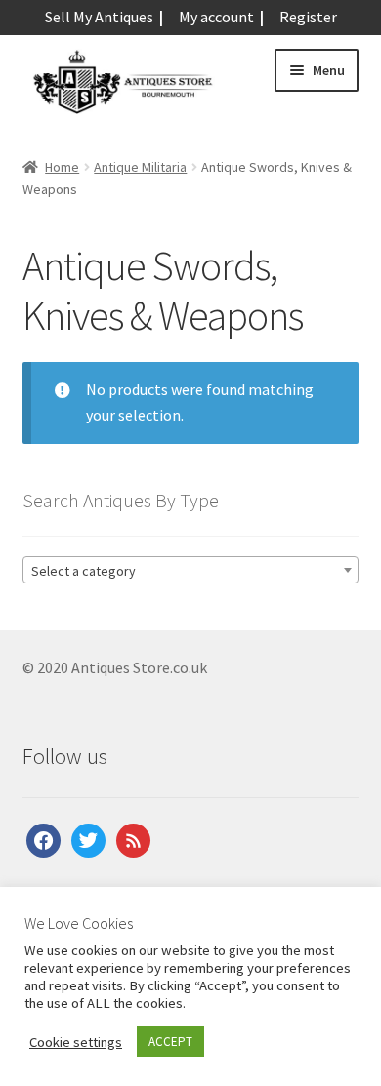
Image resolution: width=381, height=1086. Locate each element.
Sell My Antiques (99, 16)
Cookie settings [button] (75, 1042)
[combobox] (191, 569)
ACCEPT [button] (170, 1041)
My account (216, 16)
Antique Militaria (140, 167)
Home (62, 167)
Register (308, 16)
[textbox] (191, 570)
